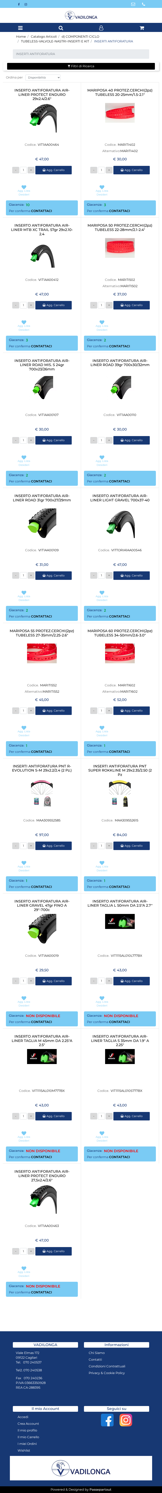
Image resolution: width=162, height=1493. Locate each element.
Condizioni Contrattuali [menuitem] (107, 1366)
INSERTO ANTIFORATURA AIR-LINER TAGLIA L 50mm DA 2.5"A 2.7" (120, 903)
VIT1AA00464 (48, 145)
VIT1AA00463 (48, 1226)
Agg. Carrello (55, 170)
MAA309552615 (126, 820)
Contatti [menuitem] (95, 1359)
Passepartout (100, 1489)
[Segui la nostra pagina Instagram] (26, 4)
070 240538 (32, 1370)
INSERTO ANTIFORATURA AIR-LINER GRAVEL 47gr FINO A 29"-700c (42, 905)
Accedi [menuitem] (23, 1417)
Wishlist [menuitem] (24, 1450)
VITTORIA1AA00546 (126, 550)
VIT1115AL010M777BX (48, 1091)
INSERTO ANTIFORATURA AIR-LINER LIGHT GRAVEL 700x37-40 (120, 498)
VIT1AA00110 (126, 415)
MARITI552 (48, 685)
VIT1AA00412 (48, 280)
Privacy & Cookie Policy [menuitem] (107, 1373)
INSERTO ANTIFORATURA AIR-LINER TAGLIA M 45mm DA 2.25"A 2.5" (42, 1040)
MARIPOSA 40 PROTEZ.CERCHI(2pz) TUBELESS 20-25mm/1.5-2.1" (120, 92)
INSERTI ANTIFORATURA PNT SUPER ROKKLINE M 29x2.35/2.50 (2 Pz (120, 770)
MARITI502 (126, 280)
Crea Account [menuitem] (28, 1424)
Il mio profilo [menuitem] (27, 1430)
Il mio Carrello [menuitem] (28, 1437)
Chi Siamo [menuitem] (97, 1353)
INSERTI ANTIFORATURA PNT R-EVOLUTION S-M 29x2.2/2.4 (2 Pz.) (42, 768)
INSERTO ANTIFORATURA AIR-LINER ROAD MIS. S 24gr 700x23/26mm (42, 365)
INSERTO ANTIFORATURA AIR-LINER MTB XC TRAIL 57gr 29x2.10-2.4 (42, 229)
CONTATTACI (41, 211)
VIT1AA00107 (48, 415)
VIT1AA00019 (48, 956)
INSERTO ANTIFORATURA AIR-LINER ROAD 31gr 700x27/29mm (42, 498)
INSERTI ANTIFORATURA (113, 41)
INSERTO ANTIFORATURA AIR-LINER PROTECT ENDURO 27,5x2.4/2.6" (42, 1176)
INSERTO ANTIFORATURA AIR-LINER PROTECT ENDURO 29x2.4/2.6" (42, 94)
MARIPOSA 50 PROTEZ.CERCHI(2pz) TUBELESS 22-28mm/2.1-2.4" (120, 227)
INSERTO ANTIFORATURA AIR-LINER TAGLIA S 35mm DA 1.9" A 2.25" (120, 1040)
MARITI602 (126, 685)
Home (21, 36)
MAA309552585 (48, 820)
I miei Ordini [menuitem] (27, 1444)
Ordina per (14, 77)
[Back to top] (151, 1482)
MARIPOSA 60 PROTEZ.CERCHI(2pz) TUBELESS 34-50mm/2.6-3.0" (120, 633)
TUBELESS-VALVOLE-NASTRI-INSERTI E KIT (55, 41)
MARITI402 (126, 145)
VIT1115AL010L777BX (126, 956)
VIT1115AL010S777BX (126, 1091)
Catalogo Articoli (44, 36)
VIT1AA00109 (48, 550)
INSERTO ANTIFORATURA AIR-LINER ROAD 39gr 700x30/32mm (120, 363)
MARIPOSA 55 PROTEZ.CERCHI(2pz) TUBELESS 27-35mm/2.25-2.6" (42, 633)
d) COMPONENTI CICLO (80, 36)
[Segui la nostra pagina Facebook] (19, 4)
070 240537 (32, 1362)
